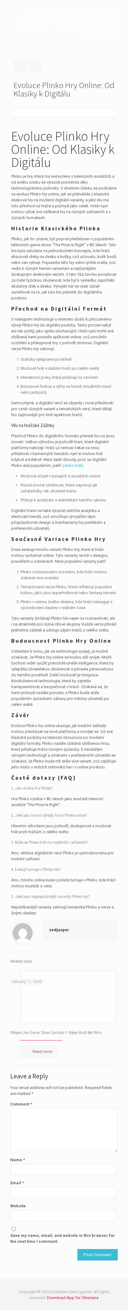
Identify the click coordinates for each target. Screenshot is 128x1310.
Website (18, 1206)
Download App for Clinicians (72, 1297)
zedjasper (59, 929)
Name (17, 1159)
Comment (21, 1104)
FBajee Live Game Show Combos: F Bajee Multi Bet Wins (56, 1032)
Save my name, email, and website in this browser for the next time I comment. (62, 1238)
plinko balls (73, 465)
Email (17, 1183)
